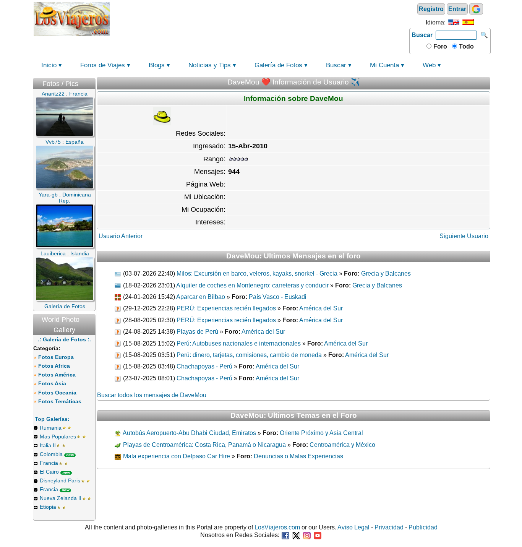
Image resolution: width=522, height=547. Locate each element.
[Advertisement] (260, 18)
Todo (465, 46)
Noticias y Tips (209, 65)
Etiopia (48, 507)
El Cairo (49, 472)
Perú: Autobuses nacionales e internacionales (239, 343)
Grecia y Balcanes (386, 273)
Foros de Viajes (102, 65)
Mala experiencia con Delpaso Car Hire (176, 456)
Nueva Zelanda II (60, 498)
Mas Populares (58, 436)
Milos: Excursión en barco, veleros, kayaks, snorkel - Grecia (257, 273)
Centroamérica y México (342, 444)
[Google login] (476, 9)
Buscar (422, 35)
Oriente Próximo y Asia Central (321, 433)
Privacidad (389, 527)
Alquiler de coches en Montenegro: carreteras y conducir (252, 285)
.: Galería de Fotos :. (64, 339)
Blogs (157, 65)
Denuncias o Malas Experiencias (298, 456)
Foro (439, 46)
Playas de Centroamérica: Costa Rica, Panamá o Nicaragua (204, 444)
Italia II (48, 445)
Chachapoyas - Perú (204, 366)
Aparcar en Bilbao (200, 297)
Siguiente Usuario (463, 236)
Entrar (457, 9)
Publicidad (423, 527)
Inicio (49, 65)
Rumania (51, 428)
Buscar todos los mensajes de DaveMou (151, 395)
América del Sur (321, 308)
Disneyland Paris (60, 480)
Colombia (51, 454)
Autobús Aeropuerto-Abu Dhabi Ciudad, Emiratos (189, 433)
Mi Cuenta (384, 65)
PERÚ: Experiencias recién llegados (226, 308)
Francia (49, 463)
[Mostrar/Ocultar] (92, 82)
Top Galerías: (52, 419)
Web (429, 65)
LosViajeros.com (277, 527)
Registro (431, 9)
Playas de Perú (197, 331)
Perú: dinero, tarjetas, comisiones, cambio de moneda (249, 355)
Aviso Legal (353, 527)
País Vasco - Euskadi (277, 297)
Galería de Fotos (278, 65)
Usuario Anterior (121, 236)
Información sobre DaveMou (293, 98)
